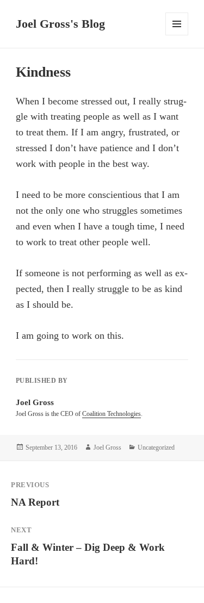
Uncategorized (156, 447)
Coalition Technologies (111, 414)
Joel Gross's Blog (60, 23)
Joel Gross (107, 447)
